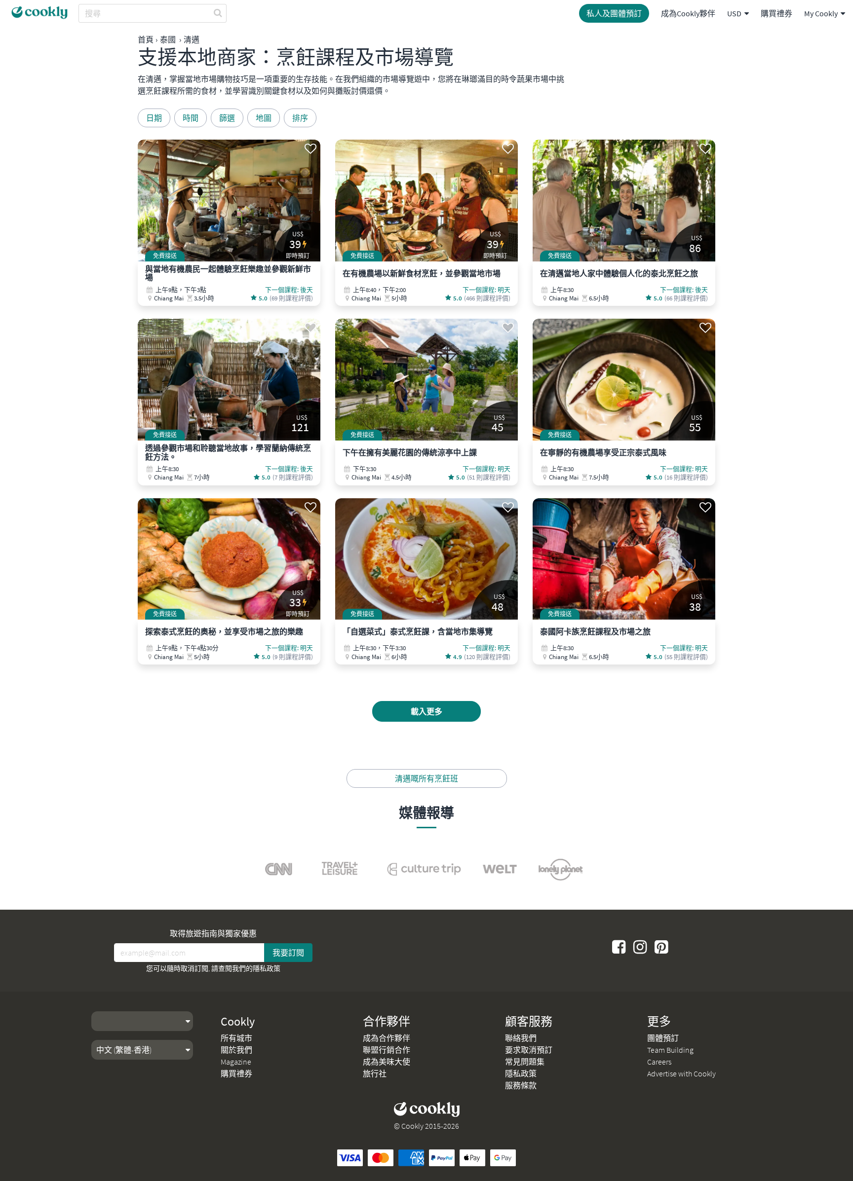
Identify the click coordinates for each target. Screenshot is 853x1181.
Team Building (670, 1050)
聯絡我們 (521, 1038)
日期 (154, 118)
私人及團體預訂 (614, 13)
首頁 (146, 39)
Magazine (236, 1062)
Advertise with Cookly (681, 1073)
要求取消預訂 (528, 1050)
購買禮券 (776, 13)
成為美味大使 (386, 1062)
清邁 (191, 39)
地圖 (263, 118)
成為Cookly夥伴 (688, 13)
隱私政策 (266, 968)
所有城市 (236, 1038)
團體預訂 (663, 1038)
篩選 (227, 118)
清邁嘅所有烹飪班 (426, 778)
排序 (300, 118)
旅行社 (375, 1073)
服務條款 (521, 1085)
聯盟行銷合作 (386, 1050)
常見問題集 (524, 1062)
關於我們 (236, 1050)
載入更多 (426, 711)
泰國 (168, 39)
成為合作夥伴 (386, 1038)
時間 (190, 118)
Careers (659, 1062)
